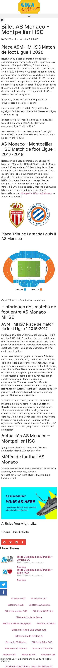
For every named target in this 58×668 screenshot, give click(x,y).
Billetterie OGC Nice (43, 611)
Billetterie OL (9, 654)
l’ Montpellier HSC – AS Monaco (35, 193)
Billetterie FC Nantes (16, 642)
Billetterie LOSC (39, 598)
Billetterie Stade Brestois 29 (29, 636)
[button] (29, 16)
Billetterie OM (48, 654)
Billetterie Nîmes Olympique (17, 623)
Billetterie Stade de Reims (29, 617)
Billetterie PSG (18, 598)
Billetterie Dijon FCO (42, 642)
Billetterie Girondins (43, 648)
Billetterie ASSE (16, 604)
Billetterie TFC (28, 654)
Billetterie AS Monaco (16, 648)
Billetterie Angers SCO (16, 611)
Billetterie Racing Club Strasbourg (29, 629)
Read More (21, 567)
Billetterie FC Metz (45, 623)
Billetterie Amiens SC (39, 604)
